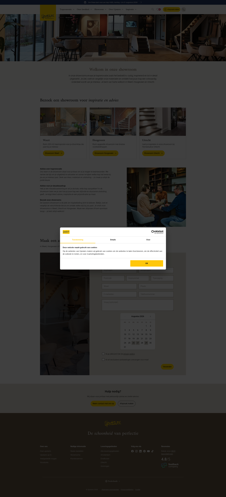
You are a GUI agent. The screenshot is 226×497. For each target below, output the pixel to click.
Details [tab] (113, 240)
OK (146, 263)
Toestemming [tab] (77, 240)
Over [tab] (148, 240)
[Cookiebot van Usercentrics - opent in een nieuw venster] (153, 232)
